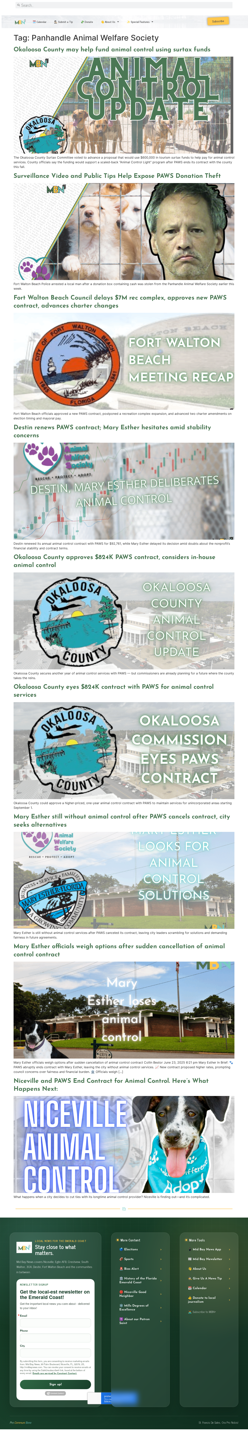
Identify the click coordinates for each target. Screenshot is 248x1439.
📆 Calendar (197, 1288)
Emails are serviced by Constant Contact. (55, 1373)
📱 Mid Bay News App (204, 1249)
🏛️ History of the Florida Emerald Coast (138, 1280)
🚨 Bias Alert (129, 1268)
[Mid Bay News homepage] (24, 1247)
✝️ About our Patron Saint (134, 1321)
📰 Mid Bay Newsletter (205, 1259)
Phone (24, 1331)
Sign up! (55, 1384)
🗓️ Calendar (39, 21)
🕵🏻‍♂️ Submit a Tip (63, 21)
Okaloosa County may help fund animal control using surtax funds (112, 50)
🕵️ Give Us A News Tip (205, 1278)
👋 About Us (108, 21)
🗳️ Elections (128, 1249)
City (22, 1346)
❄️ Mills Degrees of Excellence (134, 1307)
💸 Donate (87, 21)
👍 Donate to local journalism (202, 1299)
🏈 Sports (126, 1259)
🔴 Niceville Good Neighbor (132, 1294)
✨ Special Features (138, 21)
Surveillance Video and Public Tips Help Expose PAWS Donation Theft (117, 176)
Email (23, 1316)
